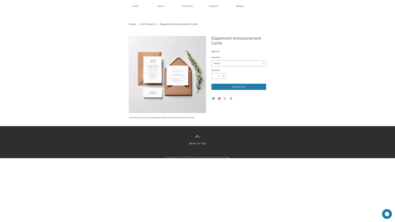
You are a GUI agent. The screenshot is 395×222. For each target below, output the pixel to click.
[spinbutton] (218, 76)
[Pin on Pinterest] (219, 98)
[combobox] (238, 63)
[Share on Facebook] (213, 98)
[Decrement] (214, 76)
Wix (227, 157)
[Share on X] (231, 98)
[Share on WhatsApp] (225, 98)
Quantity (216, 57)
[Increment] (223, 76)
